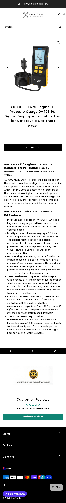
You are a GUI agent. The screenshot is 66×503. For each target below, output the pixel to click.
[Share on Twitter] (33, 351)
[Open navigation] (11, 14)
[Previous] (7, 67)
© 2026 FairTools (12, 498)
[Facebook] (4, 485)
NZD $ (9, 468)
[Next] (58, 67)
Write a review (33, 416)
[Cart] (64, 14)
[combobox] (33, 27)
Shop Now (24, 3)
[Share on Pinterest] (55, 351)
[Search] (60, 27)
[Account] (59, 14)
